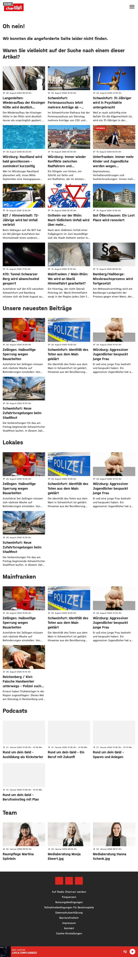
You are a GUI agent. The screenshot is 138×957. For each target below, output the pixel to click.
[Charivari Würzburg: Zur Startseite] (13, 6)
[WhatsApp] (79, 881)
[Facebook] (59, 881)
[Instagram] (69, 881)
